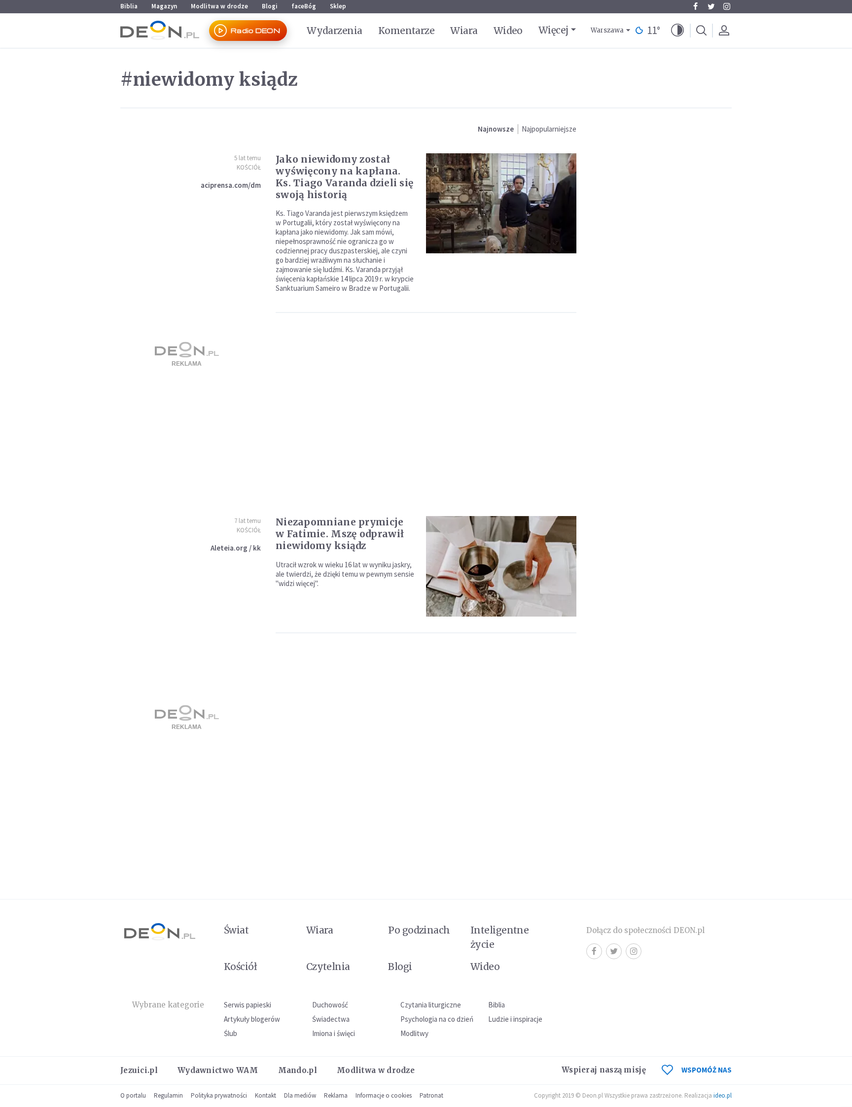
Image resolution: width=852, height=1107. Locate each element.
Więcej (553, 30)
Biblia (129, 6)
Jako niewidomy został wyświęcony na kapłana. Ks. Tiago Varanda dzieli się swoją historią (344, 177)
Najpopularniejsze (549, 129)
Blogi (270, 6)
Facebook (695, 6)
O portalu (133, 1095)
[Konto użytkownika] (724, 30)
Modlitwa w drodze (219, 6)
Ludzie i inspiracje (515, 1019)
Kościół (249, 167)
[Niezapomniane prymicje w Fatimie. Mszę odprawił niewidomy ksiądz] (501, 566)
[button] (677, 30)
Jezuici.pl (139, 1070)
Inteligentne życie (499, 937)
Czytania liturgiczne (430, 1004)
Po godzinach (419, 930)
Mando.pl (297, 1070)
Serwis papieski (247, 1004)
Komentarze (406, 30)
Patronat (431, 1095)
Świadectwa (331, 1019)
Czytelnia (328, 966)
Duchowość (330, 1004)
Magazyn (164, 6)
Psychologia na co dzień (436, 1019)
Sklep (338, 6)
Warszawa (607, 30)
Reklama (336, 1095)
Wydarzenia (334, 30)
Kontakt (265, 1095)
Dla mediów (300, 1095)
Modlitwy (414, 1033)
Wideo (508, 30)
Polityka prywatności (219, 1095)
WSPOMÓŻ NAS (706, 1069)
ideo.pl (722, 1095)
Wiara (463, 30)
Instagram (727, 6)
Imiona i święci (333, 1033)
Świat (236, 930)
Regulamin (168, 1095)
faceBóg (303, 6)
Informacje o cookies (383, 1095)
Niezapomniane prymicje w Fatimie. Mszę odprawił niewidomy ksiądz (340, 534)
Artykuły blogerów (252, 1019)
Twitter (711, 6)
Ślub (230, 1033)
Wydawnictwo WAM (218, 1070)
